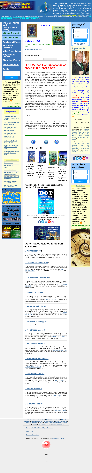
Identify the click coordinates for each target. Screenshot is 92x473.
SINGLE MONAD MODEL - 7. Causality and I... (11, 177)
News (29, 424)
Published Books (10, 37)
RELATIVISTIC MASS (58, 336)
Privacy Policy (30, 431)
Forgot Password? (80, 43)
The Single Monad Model (11, 24)
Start (27, 419)
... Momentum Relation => (36, 358)
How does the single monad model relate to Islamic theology (10, 129)
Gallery (46, 422)
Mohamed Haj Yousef (58, 438)
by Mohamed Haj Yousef (33, 49)
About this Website (11, 60)
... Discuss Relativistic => (36, 263)
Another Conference (19, 18)
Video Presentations (12, 51)
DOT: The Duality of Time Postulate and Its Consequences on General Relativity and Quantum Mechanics (80, 147)
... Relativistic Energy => (36, 321)
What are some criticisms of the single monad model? (11, 153)
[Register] (80, 44)
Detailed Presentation (32, 18)
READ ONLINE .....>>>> (80, 150)
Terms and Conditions (32, 435)
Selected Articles (11, 160)
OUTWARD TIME (60, 410)
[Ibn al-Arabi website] (11, 197)
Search (34, 424)
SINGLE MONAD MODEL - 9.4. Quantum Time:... (11, 182)
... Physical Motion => (35, 343)
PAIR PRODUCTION (60, 380)
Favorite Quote (80, 186)
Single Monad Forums (9, 56)
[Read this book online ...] (46, 214)
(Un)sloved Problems (8, 47)
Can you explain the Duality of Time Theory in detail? (11, 118)
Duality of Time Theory (10, 29)
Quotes (65, 422)
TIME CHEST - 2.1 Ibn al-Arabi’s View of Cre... (10, 186)
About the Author (11, 64)
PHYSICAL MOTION (60, 350)
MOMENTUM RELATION (33, 367)
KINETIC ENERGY (50, 299)
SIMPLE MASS (57, 395)
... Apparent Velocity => (35, 306)
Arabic (6, 69)
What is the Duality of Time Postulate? (10, 141)
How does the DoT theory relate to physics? (11, 123)
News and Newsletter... (10, 170)
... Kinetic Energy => (34, 293)
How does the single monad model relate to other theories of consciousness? (10, 135)
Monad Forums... (8, 163)
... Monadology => (33, 251)
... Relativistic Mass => (35, 330)
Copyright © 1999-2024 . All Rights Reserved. (39, 428)
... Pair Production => (34, 373)
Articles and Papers (12, 42)
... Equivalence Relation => (37, 278)
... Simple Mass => (33, 389)
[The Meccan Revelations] (11, 214)
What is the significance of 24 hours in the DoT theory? (11, 147)
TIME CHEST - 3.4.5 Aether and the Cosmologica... (11, 173)
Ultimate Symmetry (12, 33)
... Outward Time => (34, 404)
